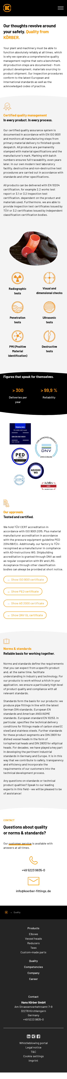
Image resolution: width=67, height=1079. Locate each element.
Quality (33, 961)
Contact (33, 996)
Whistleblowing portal (33, 1043)
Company (33, 973)
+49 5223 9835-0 (33, 870)
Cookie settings (33, 1056)
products (13, 185)
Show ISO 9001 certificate (27, 579)
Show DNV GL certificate (27, 615)
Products (33, 928)
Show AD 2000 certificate (27, 603)
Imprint (33, 1060)
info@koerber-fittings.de (33, 891)
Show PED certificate (25, 591)
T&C (33, 1051)
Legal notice (33, 1047)
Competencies (33, 967)
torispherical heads (15, 743)
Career (33, 979)
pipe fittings (23, 705)
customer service (20, 843)
